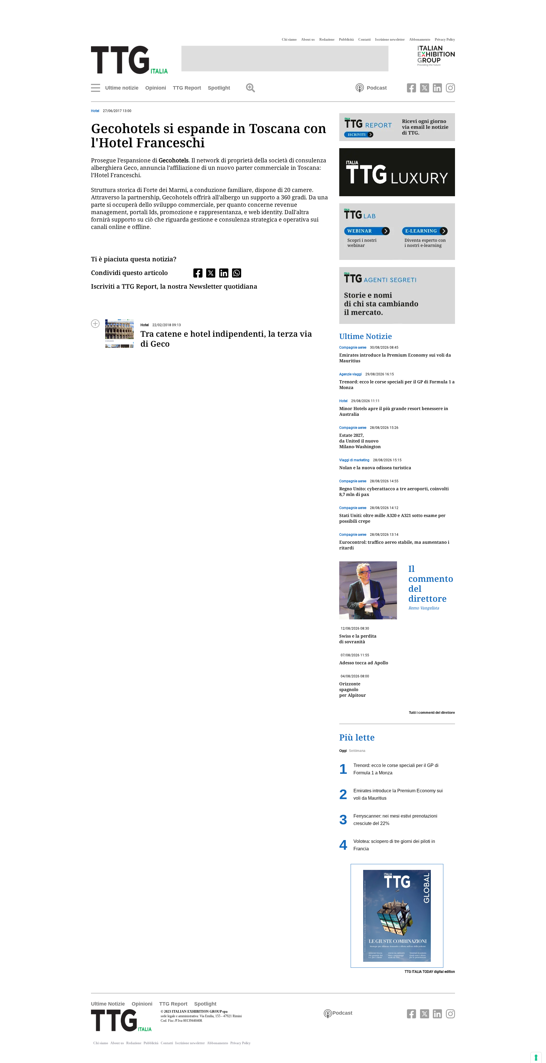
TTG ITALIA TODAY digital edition (430, 972)
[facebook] (410, 87)
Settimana (357, 751)
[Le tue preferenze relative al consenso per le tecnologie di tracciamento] (536, 1057)
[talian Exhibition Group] (436, 56)
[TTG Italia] (129, 59)
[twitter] (423, 87)
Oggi (343, 751)
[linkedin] (436, 87)
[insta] (449, 87)
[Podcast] (359, 87)
